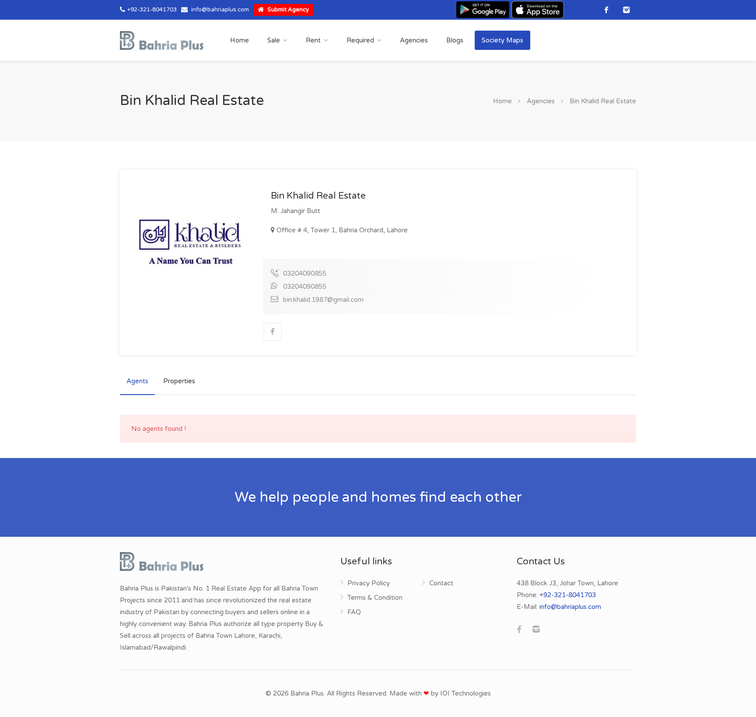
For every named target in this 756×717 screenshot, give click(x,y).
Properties (179, 381)
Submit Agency (287, 9)
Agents (137, 381)
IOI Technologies (465, 693)
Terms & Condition (374, 598)
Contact (441, 583)
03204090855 (304, 273)
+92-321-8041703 (152, 9)
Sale (273, 40)
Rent (313, 40)
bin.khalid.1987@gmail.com (323, 300)
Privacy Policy (368, 583)
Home (239, 40)
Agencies (414, 40)
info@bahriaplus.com (220, 9)
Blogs (454, 40)
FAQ (354, 612)
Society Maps (502, 40)
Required (360, 40)
